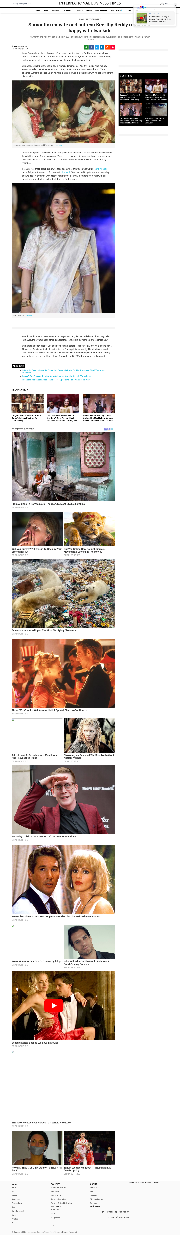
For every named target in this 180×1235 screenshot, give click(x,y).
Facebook (123, 1211)
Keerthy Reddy (100, 169)
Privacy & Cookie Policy (61, 1203)
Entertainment (101, 10)
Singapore (55, 1218)
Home (37, 10)
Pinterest (123, 1217)
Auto (14, 1215)
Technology (67, 10)
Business (55, 10)
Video (128, 10)
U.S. (52, 1226)
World (14, 1195)
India (14, 1187)
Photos (15, 1219)
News (45, 10)
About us (94, 1187)
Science (79, 10)
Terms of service (58, 1199)
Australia (55, 1210)
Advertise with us (58, 1187)
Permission (56, 1191)
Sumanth (66, 172)
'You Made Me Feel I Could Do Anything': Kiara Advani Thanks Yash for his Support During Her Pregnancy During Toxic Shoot (62, 419)
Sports (89, 10)
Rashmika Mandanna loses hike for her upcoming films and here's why (56, 380)
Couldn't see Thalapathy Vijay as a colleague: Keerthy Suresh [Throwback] (56, 376)
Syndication (56, 1195)
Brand (92, 1191)
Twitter (108, 1211)
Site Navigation (96, 1199)
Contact (93, 1203)
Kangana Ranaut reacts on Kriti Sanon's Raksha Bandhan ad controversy (26, 418)
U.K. (52, 1222)
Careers (93, 1195)
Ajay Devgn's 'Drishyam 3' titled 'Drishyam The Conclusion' (154, 120)
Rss (112, 1217)
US (13, 1191)
